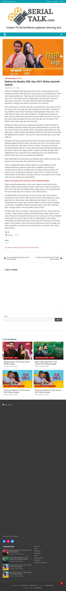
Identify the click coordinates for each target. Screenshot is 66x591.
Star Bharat (20, 386)
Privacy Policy (38, 558)
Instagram (55, 1)
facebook (48, 1)
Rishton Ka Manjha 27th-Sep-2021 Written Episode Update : (27, 181)
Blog (35, 548)
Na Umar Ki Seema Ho (10, 386)
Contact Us (37, 551)
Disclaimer (37, 553)
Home (36, 555)
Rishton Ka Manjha (11, 78)
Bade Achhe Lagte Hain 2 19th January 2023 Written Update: (46, 363)
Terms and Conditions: (40, 562)
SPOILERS (37, 560)
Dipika (18, 88)
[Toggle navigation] (5, 34)
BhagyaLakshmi (8, 357)
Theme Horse (49, 585)
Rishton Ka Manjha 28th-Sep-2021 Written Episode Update (23, 247)
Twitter (61, 1)
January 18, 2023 (8, 366)
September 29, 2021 (10, 88)
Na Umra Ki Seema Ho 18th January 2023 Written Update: (48, 391)
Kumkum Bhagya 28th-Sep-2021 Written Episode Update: (18, 258)
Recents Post (9, 547)
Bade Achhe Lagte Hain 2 (42, 357)
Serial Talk (25, 585)
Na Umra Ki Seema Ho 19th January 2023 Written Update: (17, 391)
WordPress (38, 588)
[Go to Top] (61, 583)
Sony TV (52, 357)
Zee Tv (20, 78)
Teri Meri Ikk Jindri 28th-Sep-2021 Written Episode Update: (47, 258)
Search (6, 316)
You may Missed (10, 339)
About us (36, 546)
